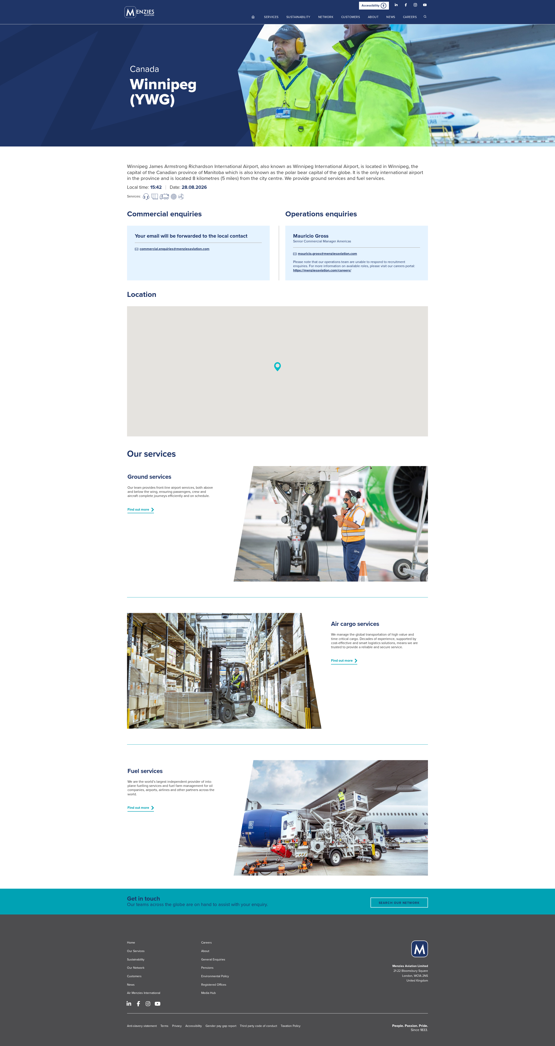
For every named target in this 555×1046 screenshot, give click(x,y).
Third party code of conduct (258, 1026)
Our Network (135, 968)
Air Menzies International (143, 993)
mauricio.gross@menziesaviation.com (327, 254)
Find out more (138, 509)
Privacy (177, 1026)
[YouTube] (425, 6)
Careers (206, 942)
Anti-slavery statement (142, 1026)
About (205, 951)
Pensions (207, 968)
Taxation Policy (290, 1026)
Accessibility (370, 5)
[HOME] (253, 17)
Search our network (399, 903)
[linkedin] (396, 6)
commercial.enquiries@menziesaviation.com (174, 249)
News (131, 985)
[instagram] (415, 6)
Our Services (136, 951)
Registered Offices (213, 985)
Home (131, 942)
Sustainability (135, 959)
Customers (134, 976)
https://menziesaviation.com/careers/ (322, 270)
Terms (164, 1026)
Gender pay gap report (221, 1026)
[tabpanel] (277, 85)
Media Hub (208, 993)
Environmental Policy (215, 976)
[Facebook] (406, 6)
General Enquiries (213, 959)
